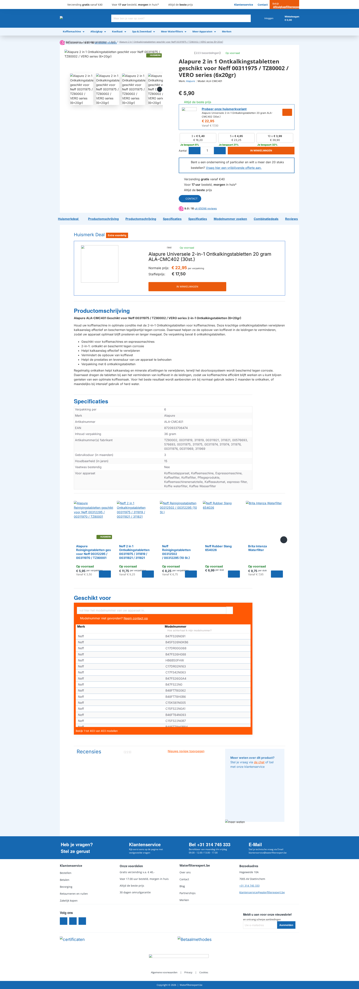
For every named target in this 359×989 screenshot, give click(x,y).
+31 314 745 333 (249, 885)
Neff (113, 41)
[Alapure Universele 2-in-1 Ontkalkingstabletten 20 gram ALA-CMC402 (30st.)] (99, 264)
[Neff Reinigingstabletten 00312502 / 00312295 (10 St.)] (179, 520)
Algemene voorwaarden (164, 972)
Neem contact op (136, 618)
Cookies (203, 972)
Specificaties (91, 401)
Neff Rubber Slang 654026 (218, 548)
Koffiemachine (73, 41)
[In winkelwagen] (105, 574)
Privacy (188, 972)
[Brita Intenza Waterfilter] (265, 520)
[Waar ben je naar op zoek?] (247, 18)
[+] (220, 150)
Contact (191, 198)
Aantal (183, 150)
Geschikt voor (92, 598)
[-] (195, 150)
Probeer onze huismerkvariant (224, 109)
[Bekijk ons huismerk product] (189, 114)
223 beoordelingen (207, 52)
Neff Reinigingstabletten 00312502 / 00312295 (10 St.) (176, 552)
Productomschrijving (102, 310)
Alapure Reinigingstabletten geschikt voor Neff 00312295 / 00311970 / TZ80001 (93, 552)
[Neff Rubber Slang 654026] (222, 520)
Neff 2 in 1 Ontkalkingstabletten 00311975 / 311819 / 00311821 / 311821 (134, 552)
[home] (61, 42)
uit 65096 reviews (206, 208)
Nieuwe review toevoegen (186, 751)
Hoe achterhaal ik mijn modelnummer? (189, 630)
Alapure (190, 81)
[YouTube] (82, 921)
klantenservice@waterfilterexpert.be (262, 892)
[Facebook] (63, 921)
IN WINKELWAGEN (187, 286)
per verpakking (196, 268)
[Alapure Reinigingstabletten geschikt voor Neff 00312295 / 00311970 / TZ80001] (93, 520)
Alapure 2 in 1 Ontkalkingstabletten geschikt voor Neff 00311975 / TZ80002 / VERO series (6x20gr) (171, 41)
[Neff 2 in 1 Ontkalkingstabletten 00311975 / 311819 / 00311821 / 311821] (136, 520)
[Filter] (229, 610)
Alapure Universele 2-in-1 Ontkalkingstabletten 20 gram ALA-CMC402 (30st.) (209, 257)
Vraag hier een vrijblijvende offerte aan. (234, 168)
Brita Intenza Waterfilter (257, 548)
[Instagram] (73, 921)
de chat (259, 762)
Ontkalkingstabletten (96, 41)
